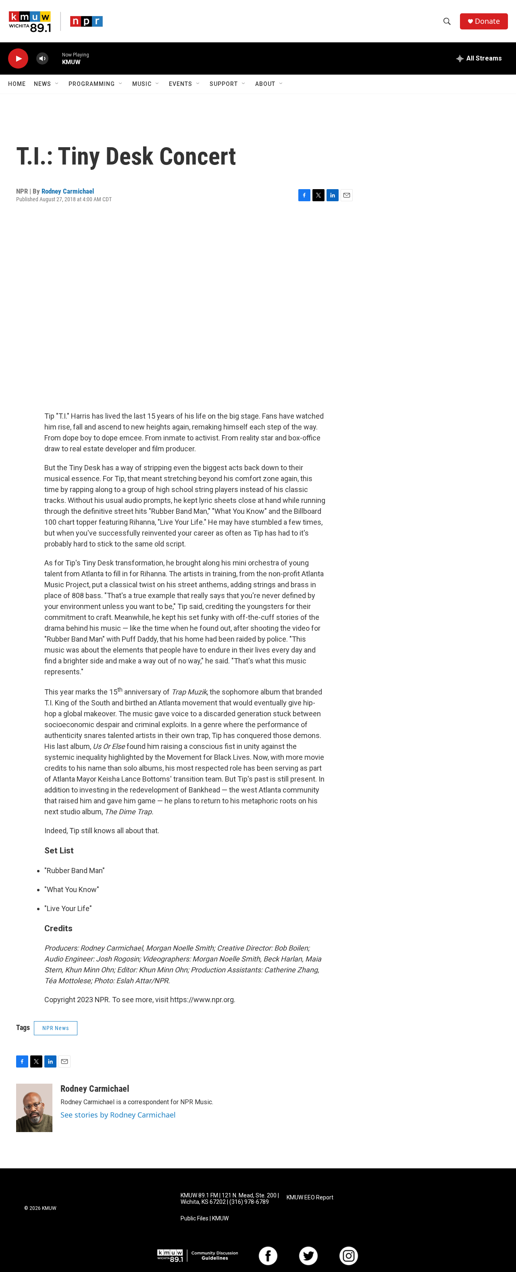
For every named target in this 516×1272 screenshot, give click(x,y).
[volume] (42, 59)
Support (224, 84)
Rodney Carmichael (68, 191)
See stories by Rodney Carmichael (118, 1115)
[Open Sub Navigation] (57, 84)
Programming (92, 84)
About (265, 84)
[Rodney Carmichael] (34, 1108)
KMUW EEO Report (310, 1198)
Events (180, 84)
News (42, 84)
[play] (18, 58)
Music (142, 84)
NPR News (55, 1028)
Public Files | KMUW (205, 1219)
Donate (487, 21)
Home (17, 84)
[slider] (55, 58)
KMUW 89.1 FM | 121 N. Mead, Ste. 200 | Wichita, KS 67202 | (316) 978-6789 (230, 1199)
